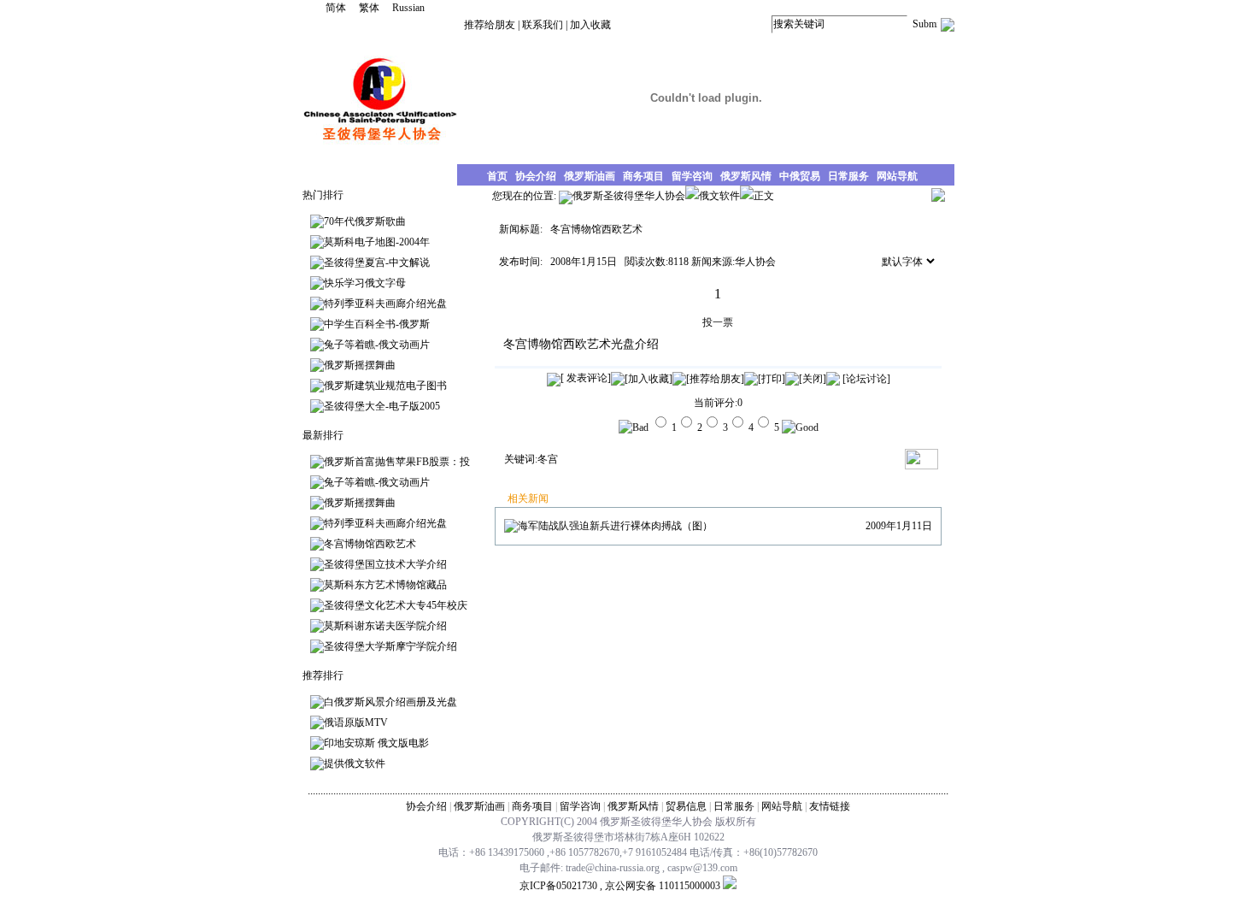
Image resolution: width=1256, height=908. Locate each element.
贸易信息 (686, 806)
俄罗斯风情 (633, 806)
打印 (771, 379)
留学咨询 (580, 806)
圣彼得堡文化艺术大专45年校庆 (395, 605)
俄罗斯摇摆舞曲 (360, 365)
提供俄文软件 (354, 763)
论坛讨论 (866, 379)
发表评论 (585, 378)
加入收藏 (590, 25)
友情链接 (829, 806)
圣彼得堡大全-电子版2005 (382, 406)
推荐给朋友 (489, 25)
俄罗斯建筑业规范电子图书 (385, 386)
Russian (408, 8)
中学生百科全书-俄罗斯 (377, 324)
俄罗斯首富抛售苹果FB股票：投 (397, 462)
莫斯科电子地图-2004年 (377, 242)
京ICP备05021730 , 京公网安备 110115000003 (619, 886)
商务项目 (532, 806)
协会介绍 (426, 806)
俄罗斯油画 (479, 806)
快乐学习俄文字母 (365, 283)
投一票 (717, 322)
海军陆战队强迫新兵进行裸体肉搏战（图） (615, 526)
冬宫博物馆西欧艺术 (370, 544)
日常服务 (733, 806)
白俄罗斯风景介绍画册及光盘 (390, 702)
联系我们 (542, 25)
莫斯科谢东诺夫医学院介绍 (385, 626)
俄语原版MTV (356, 722)
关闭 (812, 379)
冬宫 (547, 459)
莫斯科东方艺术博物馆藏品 (385, 585)
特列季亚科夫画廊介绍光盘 (385, 304)
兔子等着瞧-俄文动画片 (377, 345)
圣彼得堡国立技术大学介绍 (385, 564)
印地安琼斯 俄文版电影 (376, 743)
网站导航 (781, 806)
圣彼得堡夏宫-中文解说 (377, 262)
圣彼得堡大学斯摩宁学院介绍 (390, 646)
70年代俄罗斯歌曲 (365, 221)
